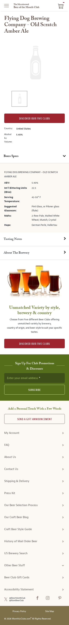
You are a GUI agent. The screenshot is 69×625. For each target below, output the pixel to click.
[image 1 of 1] (19, 99)
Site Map (49, 611)
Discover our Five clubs (34, 118)
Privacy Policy (19, 611)
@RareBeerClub (16, 600)
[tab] (34, 156)
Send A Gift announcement (34, 419)
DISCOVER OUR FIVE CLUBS (34, 344)
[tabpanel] (34, 197)
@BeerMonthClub (17, 598)
